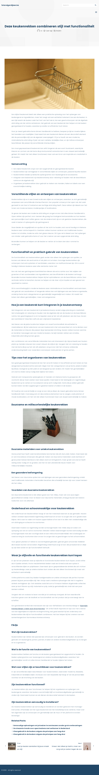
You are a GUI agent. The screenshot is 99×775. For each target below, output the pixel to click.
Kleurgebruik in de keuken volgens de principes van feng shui (39, 731)
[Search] (96, 5)
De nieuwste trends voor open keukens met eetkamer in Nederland (41, 728)
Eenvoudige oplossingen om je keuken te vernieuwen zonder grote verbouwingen (47, 725)
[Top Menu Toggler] (96, 12)
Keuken (58, 31)
